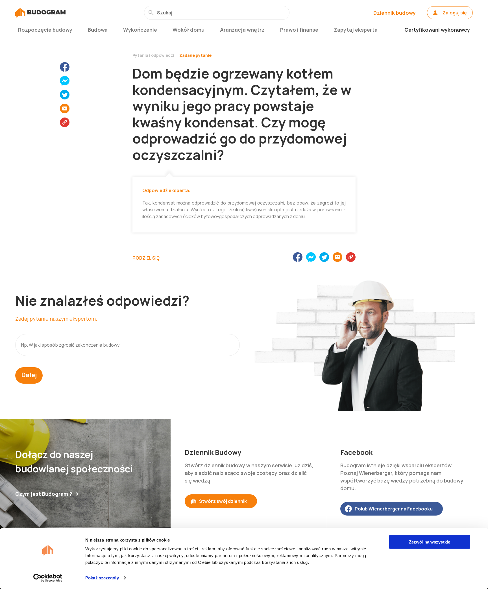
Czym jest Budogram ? (43, 493)
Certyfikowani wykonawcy (437, 29)
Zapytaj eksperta (356, 29)
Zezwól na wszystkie (429, 542)
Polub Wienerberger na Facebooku (394, 509)
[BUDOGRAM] (40, 13)
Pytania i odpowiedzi (153, 55)
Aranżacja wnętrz (242, 29)
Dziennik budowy (394, 12)
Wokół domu (188, 29)
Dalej (29, 375)
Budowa (98, 29)
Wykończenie (140, 29)
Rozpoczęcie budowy (45, 29)
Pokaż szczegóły (102, 577)
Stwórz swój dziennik (223, 501)
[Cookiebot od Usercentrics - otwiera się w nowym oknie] (48, 578)
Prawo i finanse (299, 29)
